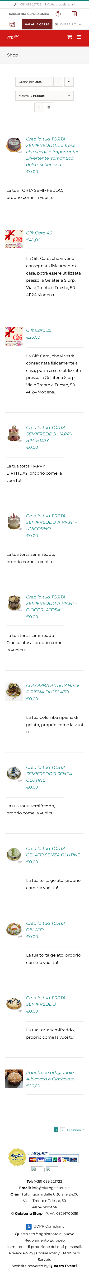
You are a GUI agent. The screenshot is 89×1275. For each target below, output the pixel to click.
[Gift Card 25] (14, 330)
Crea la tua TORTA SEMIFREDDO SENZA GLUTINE (49, 774)
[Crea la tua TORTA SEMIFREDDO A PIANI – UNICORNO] (14, 516)
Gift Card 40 (39, 233)
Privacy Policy (21, 1253)
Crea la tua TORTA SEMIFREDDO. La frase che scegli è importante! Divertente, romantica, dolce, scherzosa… (52, 151)
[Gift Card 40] (14, 233)
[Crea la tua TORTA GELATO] (14, 923)
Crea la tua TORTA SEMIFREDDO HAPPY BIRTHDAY (49, 434)
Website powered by (44, 1266)
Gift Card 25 (38, 330)
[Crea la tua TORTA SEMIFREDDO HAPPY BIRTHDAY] (14, 428)
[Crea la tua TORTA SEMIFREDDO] (14, 998)
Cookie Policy (48, 1253)
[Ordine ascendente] (69, 82)
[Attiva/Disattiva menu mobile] (79, 36)
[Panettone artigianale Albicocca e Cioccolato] (14, 1073)
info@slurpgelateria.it (60, 4)
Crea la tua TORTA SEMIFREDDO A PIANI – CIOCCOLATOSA (51, 603)
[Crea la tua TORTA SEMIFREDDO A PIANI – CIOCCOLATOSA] (14, 597)
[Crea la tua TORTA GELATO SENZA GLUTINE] (14, 849)
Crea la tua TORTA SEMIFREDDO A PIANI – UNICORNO (51, 522)
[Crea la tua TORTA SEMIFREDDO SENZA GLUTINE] (14, 768)
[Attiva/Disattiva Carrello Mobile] (69, 36)
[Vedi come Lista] (48, 107)
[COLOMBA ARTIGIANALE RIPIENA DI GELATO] (14, 686)
